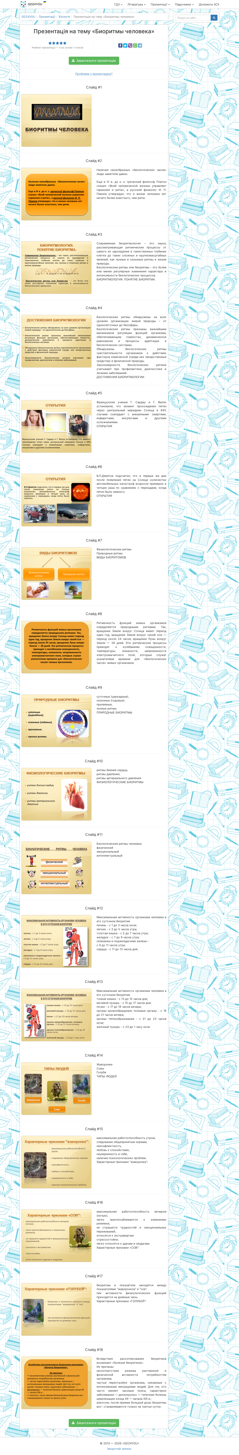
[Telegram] (140, 45)
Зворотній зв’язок (119, 1448)
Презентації (159, 4)
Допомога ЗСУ (209, 4)
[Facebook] (120, 45)
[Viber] (130, 45)
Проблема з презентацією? (94, 74)
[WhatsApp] (135, 45)
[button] (94, 61)
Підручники (183, 4)
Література (136, 4)
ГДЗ (117, 4)
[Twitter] (125, 45)
